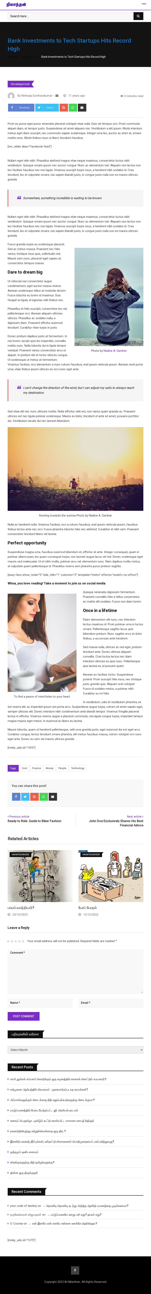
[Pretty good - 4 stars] (19, 941)
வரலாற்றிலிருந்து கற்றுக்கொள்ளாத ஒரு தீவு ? (38, 1131)
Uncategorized (30, 56)
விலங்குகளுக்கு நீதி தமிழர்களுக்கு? (32, 1162)
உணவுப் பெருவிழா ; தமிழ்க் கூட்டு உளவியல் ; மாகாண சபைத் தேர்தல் (52, 1121)
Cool (24, 768)
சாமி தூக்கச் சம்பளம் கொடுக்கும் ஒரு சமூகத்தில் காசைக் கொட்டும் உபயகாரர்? (59, 1079)
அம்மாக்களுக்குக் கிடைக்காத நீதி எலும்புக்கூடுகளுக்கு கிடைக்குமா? (52, 1100)
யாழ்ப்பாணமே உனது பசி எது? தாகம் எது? (76, 1214)
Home (14, 56)
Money (49, 768)
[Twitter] (25, 797)
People (62, 768)
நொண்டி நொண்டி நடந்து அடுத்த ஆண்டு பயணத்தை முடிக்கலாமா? (87, 1206)
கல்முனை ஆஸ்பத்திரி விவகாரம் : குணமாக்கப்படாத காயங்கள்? (49, 1089)
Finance (36, 768)
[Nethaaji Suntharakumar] (57, 95)
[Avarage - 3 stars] (15, 941)
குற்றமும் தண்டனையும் (24, 1152)
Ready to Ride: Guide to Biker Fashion (34, 821)
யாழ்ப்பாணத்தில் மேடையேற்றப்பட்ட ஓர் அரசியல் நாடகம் (44, 1110)
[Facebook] (16, 797)
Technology (77, 768)
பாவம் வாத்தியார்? (21, 908)
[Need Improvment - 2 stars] (12, 941)
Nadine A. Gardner (115, 351)
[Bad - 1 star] (8, 941)
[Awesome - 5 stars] (23, 941)
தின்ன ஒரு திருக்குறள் (24, 1173)
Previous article (19, 816)
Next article (134, 816)
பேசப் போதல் (87, 908)
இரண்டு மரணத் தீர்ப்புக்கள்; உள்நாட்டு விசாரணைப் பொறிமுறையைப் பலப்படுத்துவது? (62, 1141)
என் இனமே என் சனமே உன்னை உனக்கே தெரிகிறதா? (64, 1223)
